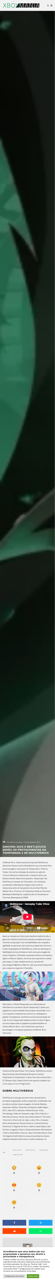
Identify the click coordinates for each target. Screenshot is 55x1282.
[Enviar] (14, 1231)
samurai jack (18, 1154)
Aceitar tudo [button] (33, 1276)
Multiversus (30, 1150)
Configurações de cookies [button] (14, 1276)
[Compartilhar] (14, 1223)
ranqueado (44, 1150)
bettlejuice (18, 1150)
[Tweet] (40, 1223)
